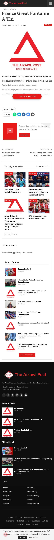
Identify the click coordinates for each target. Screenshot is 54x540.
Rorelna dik (19, 408)
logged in (14, 253)
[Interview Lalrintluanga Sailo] (10, 304)
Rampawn (6, 495)
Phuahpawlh (7, 491)
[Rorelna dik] (7, 411)
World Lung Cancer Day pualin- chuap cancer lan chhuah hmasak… (33, 335)
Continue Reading (27, 96)
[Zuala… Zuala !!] (10, 272)
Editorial (6, 504)
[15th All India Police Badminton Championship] (10, 283)
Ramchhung (32, 491)
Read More (33, 537)
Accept (22, 537)
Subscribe (24, 135)
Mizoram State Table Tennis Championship (29, 313)
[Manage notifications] (6, 534)
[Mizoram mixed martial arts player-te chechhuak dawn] (39, 179)
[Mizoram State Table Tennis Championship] (10, 315)
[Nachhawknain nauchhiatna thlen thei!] (10, 326)
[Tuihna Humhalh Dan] (7, 433)
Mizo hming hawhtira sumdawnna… (28, 419)
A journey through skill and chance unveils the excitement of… (32, 291)
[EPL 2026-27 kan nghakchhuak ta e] (15, 179)
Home (5, 487)
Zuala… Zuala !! (24, 269)
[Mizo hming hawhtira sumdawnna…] (7, 422)
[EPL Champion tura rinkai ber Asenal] (39, 206)
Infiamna (48, 25)
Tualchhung (7, 500)
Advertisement (33, 504)
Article (30, 500)
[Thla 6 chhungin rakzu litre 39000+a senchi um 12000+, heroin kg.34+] (10, 347)
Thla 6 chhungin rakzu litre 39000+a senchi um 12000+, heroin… (32, 345)
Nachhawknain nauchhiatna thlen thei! (33, 323)
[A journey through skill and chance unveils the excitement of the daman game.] (10, 294)
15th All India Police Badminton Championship (30, 281)
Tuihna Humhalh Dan (23, 430)
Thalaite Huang (33, 495)
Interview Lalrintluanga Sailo (29, 301)
